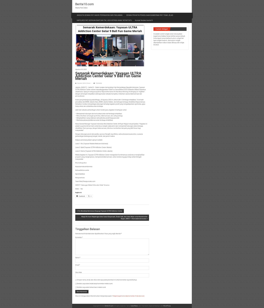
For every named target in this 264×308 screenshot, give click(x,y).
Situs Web (78, 272)
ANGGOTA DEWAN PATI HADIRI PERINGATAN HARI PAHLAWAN (100, 15)
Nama (77, 257)
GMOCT (84, 63)
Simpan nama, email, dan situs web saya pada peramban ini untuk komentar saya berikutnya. (107, 280)
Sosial (104, 63)
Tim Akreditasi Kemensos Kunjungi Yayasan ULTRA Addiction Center (100, 211)
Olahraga (97, 63)
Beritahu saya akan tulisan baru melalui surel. (91, 287)
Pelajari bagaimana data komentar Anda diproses (128, 296)
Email (77, 265)
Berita (77, 63)
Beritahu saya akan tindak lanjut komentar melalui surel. (95, 283)
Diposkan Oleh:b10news (84, 83)
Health (90, 63)
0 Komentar (98, 83)
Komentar (79, 237)
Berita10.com (84, 4)
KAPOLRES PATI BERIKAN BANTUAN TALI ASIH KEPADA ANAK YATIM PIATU (104, 20)
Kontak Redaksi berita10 (144, 20)
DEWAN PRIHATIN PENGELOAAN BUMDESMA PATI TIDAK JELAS (149, 15)
